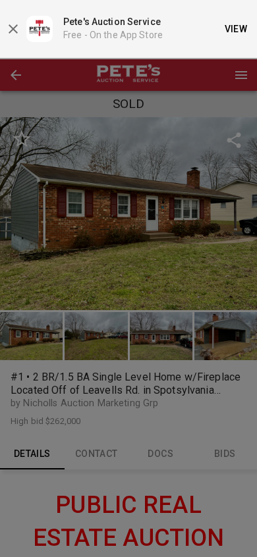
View (236, 29)
